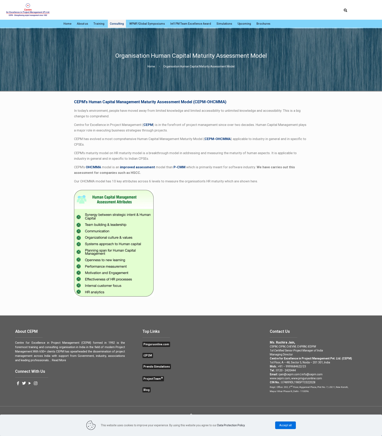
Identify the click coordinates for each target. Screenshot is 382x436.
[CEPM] (28, 10)
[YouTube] (30, 383)
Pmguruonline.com (156, 344)
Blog (146, 389)
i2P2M (147, 355)
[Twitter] (24, 383)
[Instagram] (35, 383)
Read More (59, 360)
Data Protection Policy (231, 425)
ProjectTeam (153, 378)
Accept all (285, 425)
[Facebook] (18, 383)
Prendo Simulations (156, 366)
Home (151, 66)
